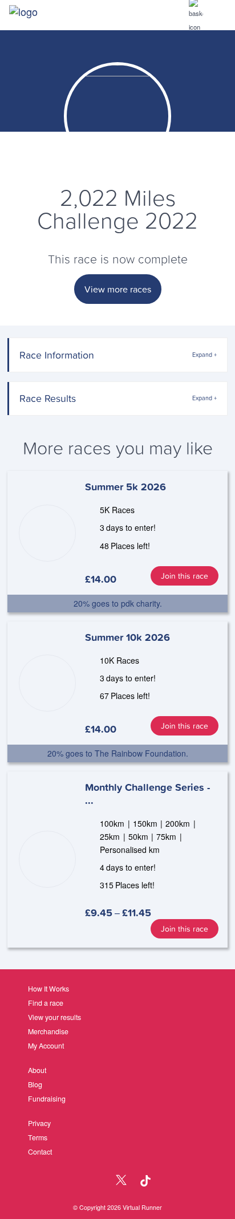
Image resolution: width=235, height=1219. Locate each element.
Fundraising (47, 1099)
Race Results (47, 398)
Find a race (45, 1003)
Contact (40, 1152)
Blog (35, 1084)
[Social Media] (96, 1181)
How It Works (48, 989)
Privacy (39, 1123)
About (37, 1070)
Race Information (56, 355)
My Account (46, 1046)
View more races (117, 289)
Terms (37, 1137)
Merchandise (48, 1031)
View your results (54, 1017)
